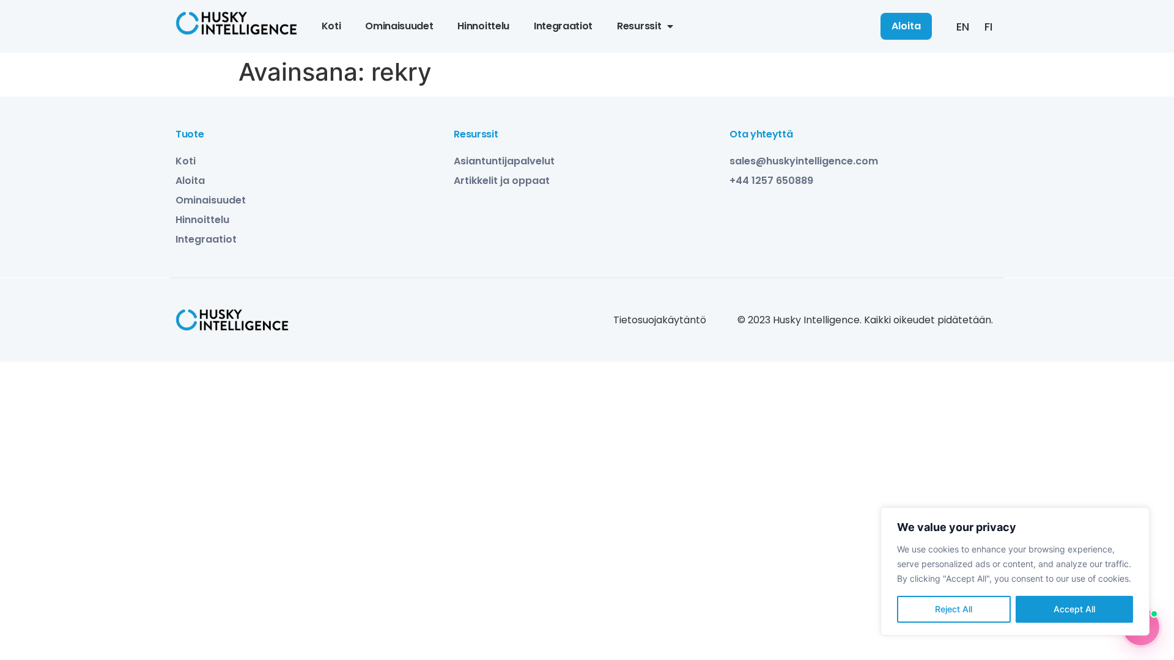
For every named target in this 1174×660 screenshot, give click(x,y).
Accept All (1074, 609)
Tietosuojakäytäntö (659, 320)
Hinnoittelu (483, 26)
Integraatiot (563, 26)
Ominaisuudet (399, 26)
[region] (1015, 571)
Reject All (953, 609)
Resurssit (639, 26)
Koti (331, 26)
